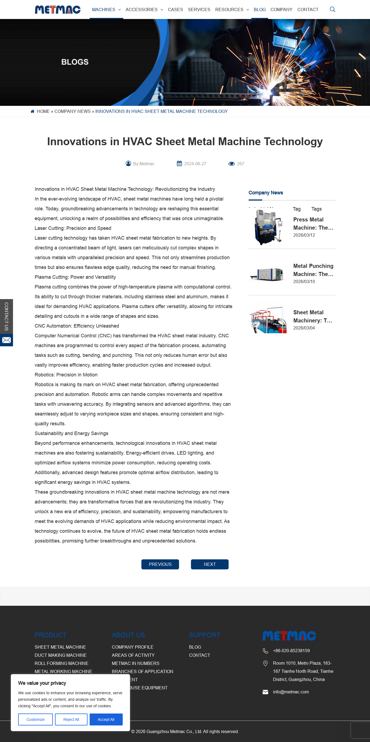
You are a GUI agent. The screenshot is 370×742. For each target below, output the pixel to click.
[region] (70, 702)
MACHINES (103, 9)
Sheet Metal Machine (60, 647)
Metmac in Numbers (136, 663)
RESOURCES (229, 9)
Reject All (71, 719)
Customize (36, 719)
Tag (297, 209)
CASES (175, 9)
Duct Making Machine (61, 655)
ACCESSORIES (142, 9)
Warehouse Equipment (140, 687)
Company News (72, 111)
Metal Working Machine (63, 671)
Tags (316, 209)
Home (43, 111)
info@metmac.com (291, 691)
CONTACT (308, 9)
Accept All (106, 719)
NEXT (210, 564)
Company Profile (133, 647)
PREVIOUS (160, 564)
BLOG (260, 9)
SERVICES (199, 9)
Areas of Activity (133, 655)
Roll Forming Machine (62, 663)
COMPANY (282, 9)
